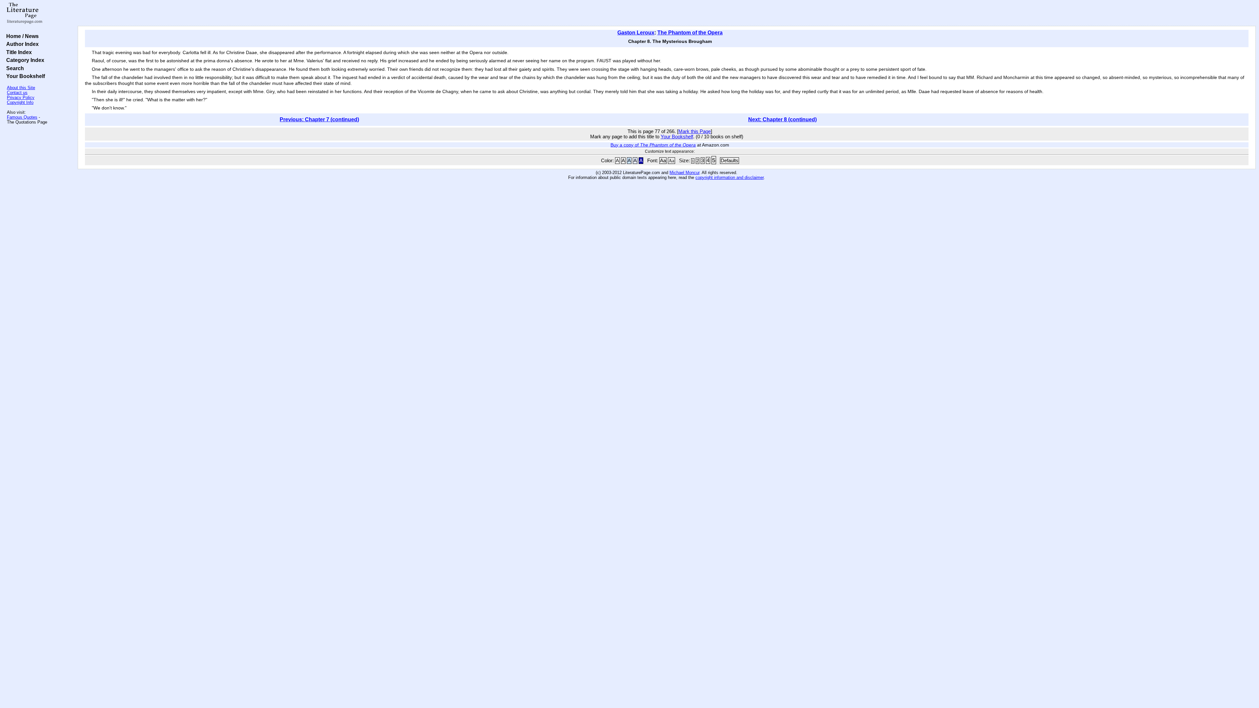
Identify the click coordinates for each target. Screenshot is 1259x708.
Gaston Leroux (635, 32)
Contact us (17, 92)
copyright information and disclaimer (729, 177)
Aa (663, 160)
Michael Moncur (684, 172)
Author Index (21, 44)
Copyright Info (20, 102)
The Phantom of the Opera (690, 32)
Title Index (18, 52)
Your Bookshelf (24, 76)
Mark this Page (694, 131)
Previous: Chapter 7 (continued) (319, 119)
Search (14, 68)
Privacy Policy (20, 97)
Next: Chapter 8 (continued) (782, 119)
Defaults (729, 160)
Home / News (21, 36)
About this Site (21, 87)
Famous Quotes (22, 117)
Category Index (24, 60)
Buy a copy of (653, 145)
